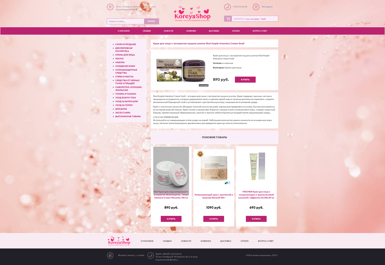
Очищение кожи (125, 66)
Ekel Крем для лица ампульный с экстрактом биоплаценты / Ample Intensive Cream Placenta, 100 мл (171, 194)
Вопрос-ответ (260, 31)
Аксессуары (122, 112)
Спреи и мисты (124, 76)
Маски (119, 58)
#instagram (267, 6)
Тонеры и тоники (125, 94)
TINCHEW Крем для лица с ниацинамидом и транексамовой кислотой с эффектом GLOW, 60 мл (256, 194)
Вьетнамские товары (128, 116)
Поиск (151, 21)
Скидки (147, 31)
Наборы (120, 62)
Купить (245, 79)
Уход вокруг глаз (125, 97)
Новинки (191, 31)
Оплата (236, 31)
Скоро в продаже (125, 44)
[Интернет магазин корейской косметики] (192, 13)
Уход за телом (123, 105)
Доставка (214, 31)
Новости (168, 31)
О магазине (124, 31)
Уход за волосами (126, 101)
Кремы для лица (125, 54)
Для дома (121, 109)
